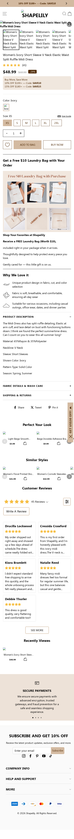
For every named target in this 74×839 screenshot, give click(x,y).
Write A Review (16, 511)
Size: (37, 116)
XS (7, 123)
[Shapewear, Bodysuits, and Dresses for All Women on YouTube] (44, 756)
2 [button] (35, 717)
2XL (56, 123)
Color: (10, 100)
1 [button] (32, 717)
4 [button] (41, 717)
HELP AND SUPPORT (21, 779)
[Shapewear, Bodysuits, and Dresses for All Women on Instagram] (23, 756)
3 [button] (38, 717)
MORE (10, 789)
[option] (37, 24)
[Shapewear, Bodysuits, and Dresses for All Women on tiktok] (50, 756)
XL (45, 123)
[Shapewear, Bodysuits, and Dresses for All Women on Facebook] (30, 756)
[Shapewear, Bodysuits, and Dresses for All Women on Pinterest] (37, 756)
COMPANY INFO (18, 768)
